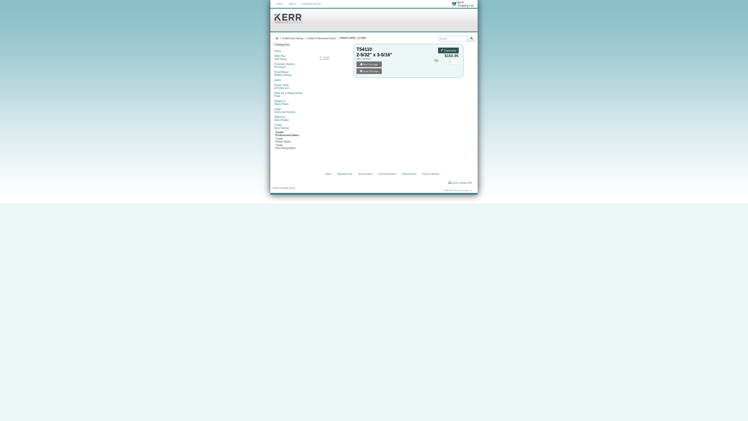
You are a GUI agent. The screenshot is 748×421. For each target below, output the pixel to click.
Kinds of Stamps (430, 174)
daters (277, 80)
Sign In (292, 4)
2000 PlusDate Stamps (281, 118)
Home (280, 4)
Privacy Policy (409, 174)
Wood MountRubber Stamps (283, 73)
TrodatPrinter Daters (283, 140)
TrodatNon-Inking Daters (285, 146)
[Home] (277, 38)
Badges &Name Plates (281, 102)
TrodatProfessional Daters (287, 134)
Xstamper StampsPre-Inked (284, 65)
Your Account (365, 174)
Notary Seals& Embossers (282, 86)
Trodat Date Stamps (293, 38)
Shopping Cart (466, 5)
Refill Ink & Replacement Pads (288, 94)
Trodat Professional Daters (321, 38)
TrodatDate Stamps (281, 126)
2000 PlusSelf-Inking (280, 57)
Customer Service (311, 4)
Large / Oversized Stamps (284, 110)
